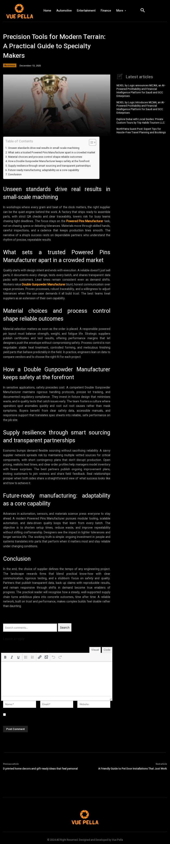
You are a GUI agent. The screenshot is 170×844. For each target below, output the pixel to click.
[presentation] (5, 657)
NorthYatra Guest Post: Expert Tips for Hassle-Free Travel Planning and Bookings (141, 130)
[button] (5, 657)
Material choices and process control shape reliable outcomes (45, 157)
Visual (95, 649)
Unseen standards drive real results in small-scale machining (43, 148)
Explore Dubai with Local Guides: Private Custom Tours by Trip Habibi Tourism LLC (141, 121)
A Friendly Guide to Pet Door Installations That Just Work (132, 769)
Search (64, 627)
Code (107, 649)
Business (9, 65)
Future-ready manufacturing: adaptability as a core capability (43, 170)
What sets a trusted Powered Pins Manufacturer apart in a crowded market (51, 152)
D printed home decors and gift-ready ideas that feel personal (40, 769)
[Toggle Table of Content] (90, 142)
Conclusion (15, 174)
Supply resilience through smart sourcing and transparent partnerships (49, 166)
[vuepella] (18, 10)
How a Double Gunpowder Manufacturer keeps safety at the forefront (49, 161)
